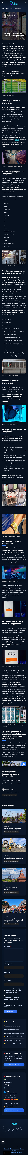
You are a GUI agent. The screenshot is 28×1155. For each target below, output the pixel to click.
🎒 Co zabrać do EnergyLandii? (12, 1040)
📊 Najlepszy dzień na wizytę (11, 1029)
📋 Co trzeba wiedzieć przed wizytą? (14, 1033)
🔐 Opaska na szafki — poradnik (12, 1044)
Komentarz (7, 946)
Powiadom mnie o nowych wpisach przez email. (13, 1005)
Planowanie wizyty (14, 1148)
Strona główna (5, 8)
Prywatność (19, 1152)
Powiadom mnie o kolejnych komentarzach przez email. (11, 998)
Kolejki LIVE (6, 1148)
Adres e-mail (7, 972)
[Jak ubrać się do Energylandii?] (14, 845)
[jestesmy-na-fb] (14, 763)
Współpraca (13, 1152)
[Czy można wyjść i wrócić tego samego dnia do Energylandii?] (14, 906)
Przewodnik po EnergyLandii (9, 795)
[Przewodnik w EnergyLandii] (14, 816)
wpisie (19, 783)
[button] (2, 3)
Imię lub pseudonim (9, 964)
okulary (17, 139)
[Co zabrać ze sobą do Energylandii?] (14, 875)
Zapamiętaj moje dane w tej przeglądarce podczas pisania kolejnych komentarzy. (13, 990)
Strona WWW (7, 980)
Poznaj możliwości (14, 1064)
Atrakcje (22, 1148)
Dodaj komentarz (10, 1011)
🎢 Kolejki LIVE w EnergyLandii (12, 1026)
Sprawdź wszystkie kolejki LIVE (14, 1110)
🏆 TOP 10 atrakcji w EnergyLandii (13, 1036)
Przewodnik (14, 1150)
